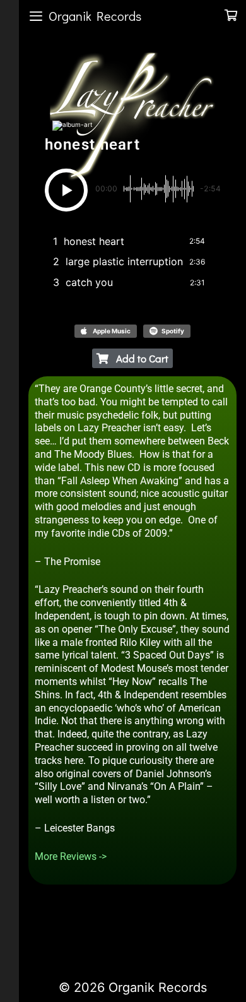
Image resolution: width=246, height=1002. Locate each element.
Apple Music (112, 331)
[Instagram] (109, 930)
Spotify (172, 331)
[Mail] (131, 930)
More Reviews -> (71, 856)
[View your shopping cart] (231, 16)
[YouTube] (88, 930)
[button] (66, 190)
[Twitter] (66, 930)
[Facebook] (45, 930)
